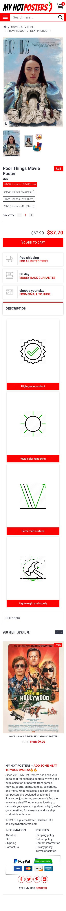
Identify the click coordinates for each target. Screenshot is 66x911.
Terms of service (46, 851)
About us (11, 835)
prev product (17, 31)
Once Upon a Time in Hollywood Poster (33, 736)
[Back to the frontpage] (5, 27)
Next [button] (61, 632)
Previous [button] (57, 632)
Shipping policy (45, 835)
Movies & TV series (23, 27)
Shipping (11, 843)
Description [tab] (16, 308)
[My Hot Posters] (27, 6)
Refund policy (44, 839)
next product (40, 31)
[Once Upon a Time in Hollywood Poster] (33, 687)
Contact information (48, 843)
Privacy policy (44, 847)
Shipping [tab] (13, 618)
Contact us (12, 847)
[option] (11, 143)
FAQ (8, 839)
